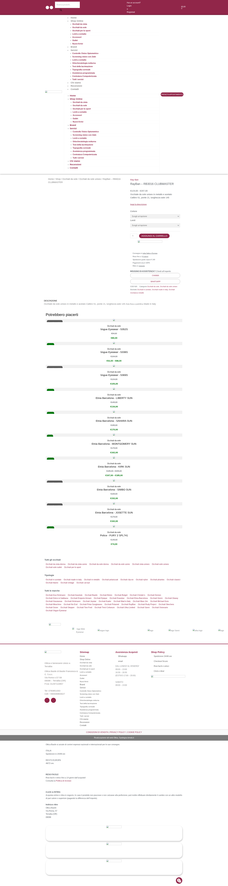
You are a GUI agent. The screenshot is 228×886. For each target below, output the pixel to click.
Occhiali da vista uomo (77, 564)
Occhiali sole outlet (54, 567)
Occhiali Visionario (160, 607)
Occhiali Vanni (143, 607)
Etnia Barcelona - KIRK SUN (114, 466)
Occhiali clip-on (126, 580)
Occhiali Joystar (89, 601)
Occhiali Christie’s (137, 595)
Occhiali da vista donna (55, 564)
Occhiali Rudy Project (147, 604)
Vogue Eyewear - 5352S (114, 329)
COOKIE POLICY (134, 732)
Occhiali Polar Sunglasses (91, 604)
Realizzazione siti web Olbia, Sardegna (110, 738)
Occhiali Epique (100, 598)
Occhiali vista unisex (141, 564)
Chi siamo (76, 82)
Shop (58, 179)
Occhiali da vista (79, 24)
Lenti (132, 220)
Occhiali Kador (105, 601)
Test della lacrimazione (82, 66)
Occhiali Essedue (117, 598)
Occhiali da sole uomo (120, 564)
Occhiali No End (70, 604)
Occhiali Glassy (171, 598)
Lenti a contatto (79, 34)
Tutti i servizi (77, 79)
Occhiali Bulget (121, 595)
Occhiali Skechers (166, 604)
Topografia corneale (81, 70)
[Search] (61, 10)
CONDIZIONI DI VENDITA (97, 732)
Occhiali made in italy (160, 289)
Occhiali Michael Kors (159, 601)
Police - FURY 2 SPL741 (114, 535)
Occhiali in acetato (144, 289)
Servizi (74, 50)
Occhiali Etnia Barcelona (137, 598)
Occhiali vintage (67, 583)
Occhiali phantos (157, 580)
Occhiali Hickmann (73, 601)
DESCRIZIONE (50, 301)
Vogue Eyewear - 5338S (114, 352)
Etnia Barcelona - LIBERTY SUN (114, 398)
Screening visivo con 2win (84, 57)
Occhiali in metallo (92, 580)
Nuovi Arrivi (77, 44)
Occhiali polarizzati (110, 580)
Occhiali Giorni (156, 598)
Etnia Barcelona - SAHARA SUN (114, 420)
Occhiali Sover (52, 607)
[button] (114, 300)
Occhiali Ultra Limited (126, 607)
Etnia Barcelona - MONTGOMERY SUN (114, 443)
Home (74, 18)
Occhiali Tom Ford (84, 607)
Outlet (75, 40)
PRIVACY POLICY (118, 732)
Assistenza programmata (83, 73)
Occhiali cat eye (83, 583)
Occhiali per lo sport (81, 31)
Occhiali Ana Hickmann (55, 595)
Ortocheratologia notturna (84, 63)
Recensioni (76, 86)
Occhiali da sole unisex (90, 179)
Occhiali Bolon (106, 595)
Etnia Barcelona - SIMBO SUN (114, 489)
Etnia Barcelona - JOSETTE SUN (114, 512)
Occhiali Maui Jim (140, 601)
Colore (133, 211)
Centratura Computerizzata (84, 76)
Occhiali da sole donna (99, 564)
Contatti (75, 89)
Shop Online (77, 21)
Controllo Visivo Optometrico (85, 53)
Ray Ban (134, 180)
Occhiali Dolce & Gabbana (57, 598)
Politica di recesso (63, 781)
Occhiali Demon (154, 595)
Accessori (76, 37)
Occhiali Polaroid (111, 604)
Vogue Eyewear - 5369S (114, 375)
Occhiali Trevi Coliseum (105, 607)
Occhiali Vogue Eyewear (56, 611)
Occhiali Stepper (67, 607)
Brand (74, 47)
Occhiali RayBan (128, 604)
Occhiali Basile (91, 595)
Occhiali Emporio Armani (81, 598)
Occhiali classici (173, 580)
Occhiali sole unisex (160, 564)
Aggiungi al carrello (154, 236)
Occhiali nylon (142, 580)
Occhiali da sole (79, 27)
